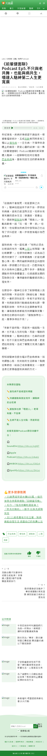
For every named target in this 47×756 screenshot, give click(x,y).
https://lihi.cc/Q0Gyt (29, 463)
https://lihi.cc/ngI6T (28, 446)
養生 (12, 8)
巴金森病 (7, 159)
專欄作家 (31, 746)
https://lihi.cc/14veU (28, 456)
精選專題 (29, 742)
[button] (44, 8)
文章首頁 (22, 746)
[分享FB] (6, 13)
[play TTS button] (12, 128)
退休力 (14, 746)
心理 (27, 248)
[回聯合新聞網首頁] (3, 3)
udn (3, 59)
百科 (39, 8)
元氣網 (9, 59)
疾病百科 (39, 742)
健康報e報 (25, 731)
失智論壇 (21, 8)
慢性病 (13, 142)
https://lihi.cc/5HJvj (29, 470)
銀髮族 (18, 219)
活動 (15, 59)
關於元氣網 (9, 742)
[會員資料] (40, 3)
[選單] (43, 3)
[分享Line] (18, 13)
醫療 (31, 8)
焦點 (4, 8)
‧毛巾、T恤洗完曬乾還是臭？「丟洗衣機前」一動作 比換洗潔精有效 (23, 509)
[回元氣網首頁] (9, 3)
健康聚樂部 (20, 742)
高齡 (27, 138)
